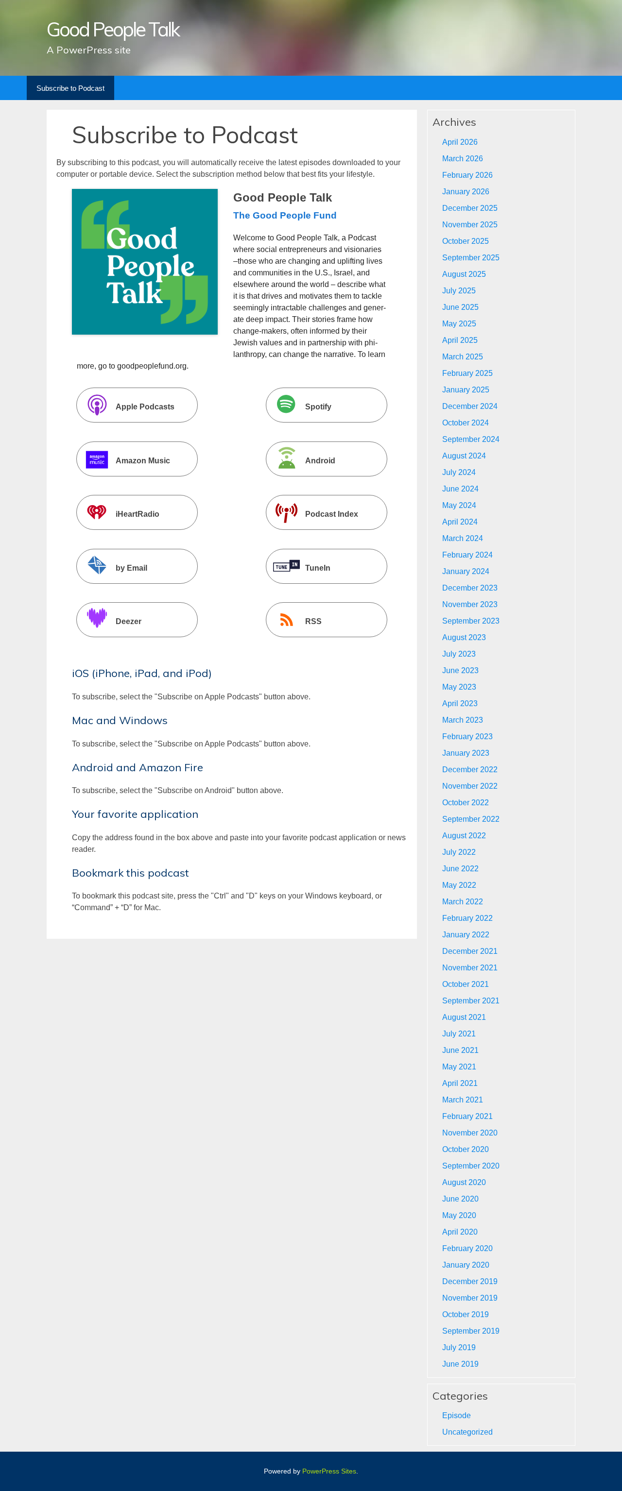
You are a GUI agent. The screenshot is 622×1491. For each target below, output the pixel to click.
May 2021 (459, 1067)
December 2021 (470, 951)
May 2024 (459, 505)
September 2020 (471, 1166)
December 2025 (470, 208)
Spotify (318, 407)
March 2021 (462, 1100)
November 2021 (470, 968)
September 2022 (471, 819)
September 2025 (471, 258)
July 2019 (459, 1347)
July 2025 (459, 291)
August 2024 (464, 456)
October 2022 (465, 802)
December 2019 (470, 1281)
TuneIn (317, 568)
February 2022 (467, 918)
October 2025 (465, 241)
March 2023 (462, 720)
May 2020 (459, 1215)
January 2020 (465, 1265)
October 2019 (465, 1314)
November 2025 (470, 224)
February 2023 (467, 736)
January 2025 (465, 390)
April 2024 (460, 522)
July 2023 (459, 654)
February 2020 (467, 1248)
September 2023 (471, 621)
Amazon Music (143, 461)
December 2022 (470, 769)
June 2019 (460, 1364)
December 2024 (470, 406)
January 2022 (465, 935)
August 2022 (464, 835)
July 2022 (459, 852)
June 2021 (460, 1050)
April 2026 (460, 142)
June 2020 (460, 1199)
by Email (131, 568)
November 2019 (470, 1298)
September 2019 (471, 1331)
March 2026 (462, 158)
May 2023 (459, 687)
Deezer (128, 621)
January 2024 (465, 571)
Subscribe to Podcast (70, 88)
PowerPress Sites (329, 1471)
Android (320, 461)
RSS (313, 621)
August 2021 (464, 1017)
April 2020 (460, 1232)
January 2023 (465, 753)
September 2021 (471, 1001)
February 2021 (467, 1116)
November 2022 (470, 786)
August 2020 (464, 1182)
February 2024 (467, 555)
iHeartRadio (137, 514)
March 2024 (462, 538)
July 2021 (459, 1034)
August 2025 (464, 274)
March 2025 (462, 357)
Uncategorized (467, 1432)
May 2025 (459, 324)
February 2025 (467, 373)
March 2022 (462, 902)
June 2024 (460, 489)
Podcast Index (331, 514)
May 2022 (459, 885)
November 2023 (470, 604)
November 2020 (470, 1133)
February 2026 (467, 175)
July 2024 (459, 472)
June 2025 (460, 307)
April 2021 (460, 1083)
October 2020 (465, 1149)
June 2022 (460, 868)
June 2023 (460, 670)
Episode (456, 1415)
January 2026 (465, 191)
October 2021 (465, 984)
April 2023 (460, 703)
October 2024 (465, 423)
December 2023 (470, 588)
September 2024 (471, 439)
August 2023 (464, 637)
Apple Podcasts (145, 407)
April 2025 (460, 340)
